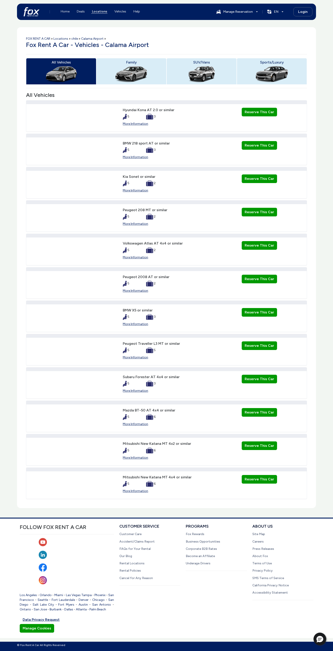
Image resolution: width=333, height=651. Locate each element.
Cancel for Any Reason (136, 578)
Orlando (46, 595)
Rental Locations (132, 563)
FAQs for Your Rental (135, 549)
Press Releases (263, 549)
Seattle (43, 600)
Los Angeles (28, 595)
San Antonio (101, 605)
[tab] (61, 71)
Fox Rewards (195, 534)
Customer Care (130, 534)
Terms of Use (262, 563)
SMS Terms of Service (268, 578)
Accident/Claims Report (137, 541)
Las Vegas (73, 595)
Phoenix (100, 595)
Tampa (86, 595)
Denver (84, 600)
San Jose (40, 609)
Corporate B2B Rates (201, 549)
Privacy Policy (262, 571)
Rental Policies (130, 571)
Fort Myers (66, 605)
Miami (58, 595)
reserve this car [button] (259, 112)
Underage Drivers (198, 563)
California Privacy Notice (270, 585)
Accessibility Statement (270, 593)
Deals (81, 11)
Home (65, 11)
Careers (258, 541)
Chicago (98, 600)
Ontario (25, 609)
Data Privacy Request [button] (41, 619)
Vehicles (120, 11)
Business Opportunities (203, 541)
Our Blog (125, 556)
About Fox (260, 556)
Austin (83, 605)
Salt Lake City (43, 605)
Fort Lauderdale (63, 600)
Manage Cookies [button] (37, 628)
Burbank (56, 609)
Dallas (68, 609)
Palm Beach (97, 609)
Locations (99, 11)
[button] (320, 639)
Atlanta (81, 609)
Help (136, 11)
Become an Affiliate (200, 556)
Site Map (258, 534)
